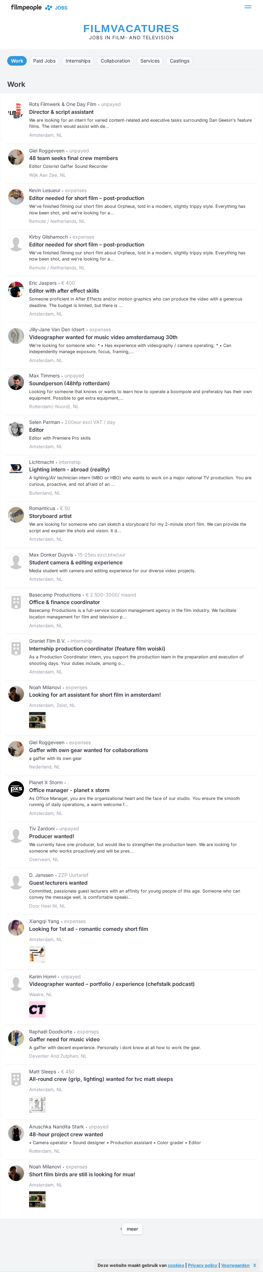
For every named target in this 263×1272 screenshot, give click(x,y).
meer (132, 1229)
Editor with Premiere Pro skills (60, 438)
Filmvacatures (131, 29)
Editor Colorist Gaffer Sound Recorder (68, 166)
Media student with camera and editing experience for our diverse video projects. (112, 570)
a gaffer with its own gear (55, 758)
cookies (176, 1265)
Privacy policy (202, 1265)
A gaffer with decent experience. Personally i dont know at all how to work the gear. (115, 1047)
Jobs (60, 8)
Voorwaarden (235, 1265)
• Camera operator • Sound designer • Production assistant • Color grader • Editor (115, 1142)
